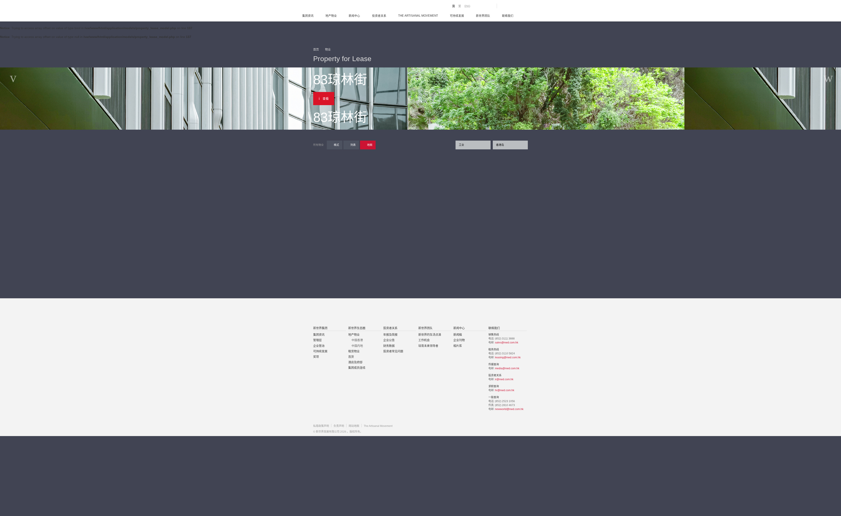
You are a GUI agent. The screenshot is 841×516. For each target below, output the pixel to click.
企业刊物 (459, 340)
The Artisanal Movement (418, 15)
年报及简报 (390, 334)
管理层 (317, 340)
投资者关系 (379, 15)
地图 (369, 145)
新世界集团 (320, 328)
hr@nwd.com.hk (504, 390)
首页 (316, 49)
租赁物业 (354, 351)
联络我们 (507, 15)
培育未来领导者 (428, 345)
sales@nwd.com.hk (506, 342)
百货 (351, 356)
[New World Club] (490, 6)
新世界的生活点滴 (429, 334)
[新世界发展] (337, 6)
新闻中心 (354, 15)
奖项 (316, 356)
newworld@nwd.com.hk (509, 409)
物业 (328, 49)
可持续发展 (457, 15)
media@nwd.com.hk (507, 368)
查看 (326, 98)
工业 (461, 145)
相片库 (457, 345)
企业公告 (389, 340)
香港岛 (500, 145)
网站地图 (354, 426)
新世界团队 (483, 15)
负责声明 (339, 426)
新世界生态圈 (356, 328)
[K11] (478, 6)
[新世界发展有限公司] (371, 312)
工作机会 (424, 340)
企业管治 (319, 345)
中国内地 (357, 345)
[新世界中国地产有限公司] (415, 312)
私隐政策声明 (321, 426)
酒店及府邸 (355, 362)
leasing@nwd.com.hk (508, 357)
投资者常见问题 (393, 351)
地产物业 (331, 15)
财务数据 (389, 345)
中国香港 (357, 340)
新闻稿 (457, 334)
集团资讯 (308, 15)
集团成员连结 (356, 367)
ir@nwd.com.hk (504, 379)
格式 (336, 145)
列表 (353, 145)
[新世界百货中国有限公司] (464, 312)
